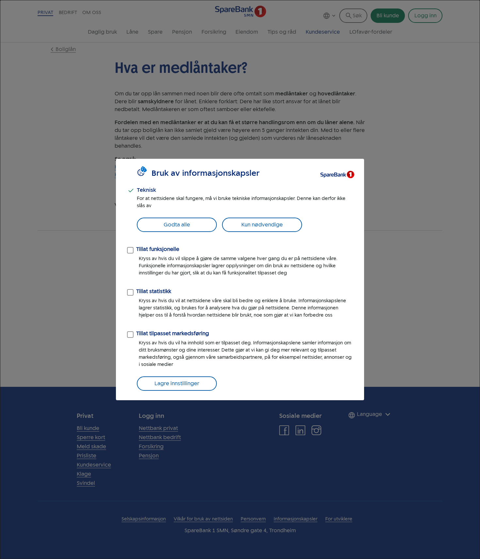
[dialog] (240, 279)
